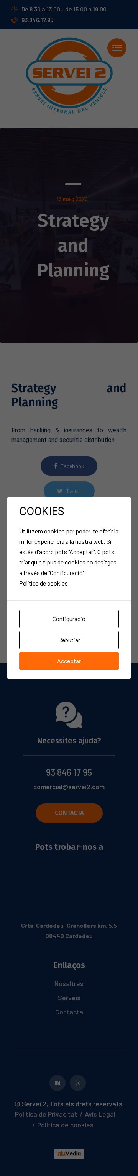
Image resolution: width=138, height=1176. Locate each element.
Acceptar (69, 660)
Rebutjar (69, 639)
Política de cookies (43, 583)
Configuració (69, 618)
